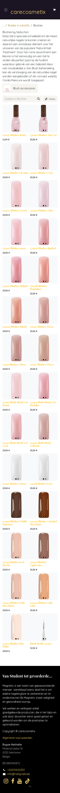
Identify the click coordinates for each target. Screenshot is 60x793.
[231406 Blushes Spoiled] (44, 231)
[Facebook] (13, 781)
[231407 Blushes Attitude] (16, 269)
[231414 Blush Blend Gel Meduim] (44, 386)
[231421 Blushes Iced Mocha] (16, 545)
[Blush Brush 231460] (44, 627)
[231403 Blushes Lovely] (16, 194)
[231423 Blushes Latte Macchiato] (16, 586)
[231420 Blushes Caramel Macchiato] (44, 505)
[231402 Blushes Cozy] (44, 156)
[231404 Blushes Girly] (44, 194)
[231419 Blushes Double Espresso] (16, 505)
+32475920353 (16, 770)
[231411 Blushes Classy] (16, 348)
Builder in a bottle (18, 25)
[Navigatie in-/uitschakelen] (5, 9)
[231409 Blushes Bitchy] (16, 310)
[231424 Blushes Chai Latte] (44, 586)
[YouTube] (19, 781)
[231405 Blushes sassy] (16, 231)
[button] (30, 786)
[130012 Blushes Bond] (16, 118)
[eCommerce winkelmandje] (54, 9)
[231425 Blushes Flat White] (16, 627)
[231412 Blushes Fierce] (44, 348)
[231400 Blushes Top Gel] (44, 118)
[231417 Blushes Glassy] (16, 467)
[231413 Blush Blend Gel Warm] (16, 386)
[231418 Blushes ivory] (44, 467)
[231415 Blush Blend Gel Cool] (16, 426)
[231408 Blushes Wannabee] (44, 269)
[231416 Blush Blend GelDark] (44, 426)
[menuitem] (20, 88)
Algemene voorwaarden (17, 737)
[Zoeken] (38, 99)
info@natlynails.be (18, 774)
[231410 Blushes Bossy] (44, 310)
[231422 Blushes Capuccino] (44, 545)
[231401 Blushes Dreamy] (16, 156)
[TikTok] (27, 781)
